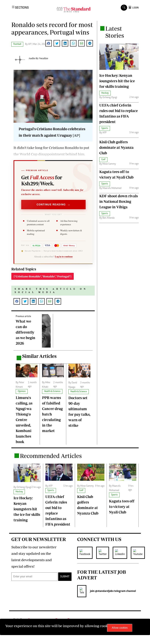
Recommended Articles (51, 455)
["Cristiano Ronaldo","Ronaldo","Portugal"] (42, 276)
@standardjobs (104, 591)
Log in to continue (64, 256)
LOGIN (135, 7)
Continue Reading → (53, 204)
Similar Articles (39, 356)
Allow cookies (120, 627)
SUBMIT (65, 576)
